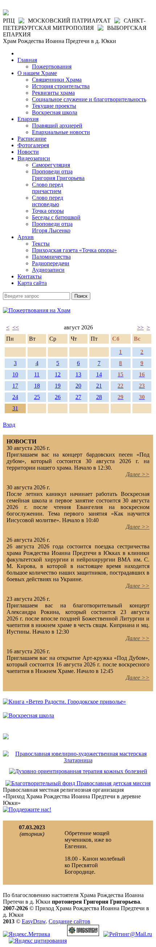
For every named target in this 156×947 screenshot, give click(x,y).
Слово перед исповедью (47, 201)
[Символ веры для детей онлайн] (6, 737)
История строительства (61, 86)
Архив (25, 237)
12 (58, 374)
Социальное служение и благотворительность (89, 99)
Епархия (27, 119)
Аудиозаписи (48, 270)
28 (99, 397)
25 (37, 397)
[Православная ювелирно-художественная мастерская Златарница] (78, 760)
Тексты (41, 243)
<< (15, 327)
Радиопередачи (50, 263)
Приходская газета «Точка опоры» (74, 250)
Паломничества (51, 257)
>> (140, 327)
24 (15, 397)
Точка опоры (48, 211)
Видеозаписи (33, 158)
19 (58, 386)
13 (78, 374)
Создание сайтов (69, 921)
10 (15, 374)
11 (37, 374)
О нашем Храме (37, 73)
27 (78, 397)
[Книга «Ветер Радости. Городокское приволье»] (64, 701)
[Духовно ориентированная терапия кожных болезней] (78, 771)
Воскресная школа (54, 112)
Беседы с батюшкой (56, 217)
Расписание (31, 139)
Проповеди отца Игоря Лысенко (52, 227)
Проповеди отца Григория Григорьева (58, 174)
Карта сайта (32, 283)
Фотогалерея (33, 145)
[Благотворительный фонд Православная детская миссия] (78, 783)
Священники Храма (57, 80)
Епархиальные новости (61, 132)
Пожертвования (51, 66)
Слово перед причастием (47, 187)
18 (37, 386)
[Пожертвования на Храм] (36, 310)
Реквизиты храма (53, 93)
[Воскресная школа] (28, 715)
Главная (27, 60)
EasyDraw (34, 921)
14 (99, 374)
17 (15, 386)
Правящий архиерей (57, 125)
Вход (9, 425)
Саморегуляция (51, 165)
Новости (28, 152)
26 (58, 397)
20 (78, 386)
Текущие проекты (54, 106)
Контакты (29, 276)
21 (99, 386)
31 (15, 408)
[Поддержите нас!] (27, 809)
